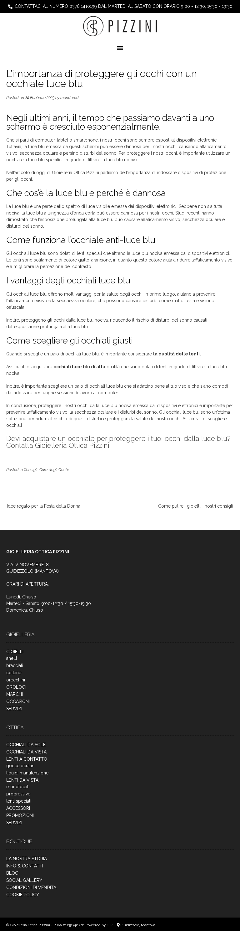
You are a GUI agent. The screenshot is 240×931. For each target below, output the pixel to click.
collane (13, 672)
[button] (120, 48)
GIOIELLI (14, 651)
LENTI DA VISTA (22, 780)
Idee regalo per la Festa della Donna (43, 506)
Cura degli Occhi (54, 469)
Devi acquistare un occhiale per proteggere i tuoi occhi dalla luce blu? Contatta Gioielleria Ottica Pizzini (118, 441)
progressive (18, 793)
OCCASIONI (18, 701)
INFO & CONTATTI (24, 865)
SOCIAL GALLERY (24, 880)
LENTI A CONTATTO (26, 759)
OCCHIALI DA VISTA (26, 751)
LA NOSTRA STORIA (26, 858)
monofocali (17, 786)
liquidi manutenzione (27, 772)
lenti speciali (18, 801)
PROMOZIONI (20, 815)
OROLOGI (16, 687)
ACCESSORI (18, 808)
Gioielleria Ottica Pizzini (75, 172)
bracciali (14, 665)
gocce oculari (20, 765)
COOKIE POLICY (22, 894)
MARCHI (14, 694)
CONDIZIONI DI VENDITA (31, 887)
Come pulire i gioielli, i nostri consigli (195, 506)
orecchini (15, 679)
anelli (11, 658)
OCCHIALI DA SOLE (26, 744)
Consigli (31, 469)
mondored (69, 97)
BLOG (12, 873)
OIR (110, 925)
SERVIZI (14, 708)
